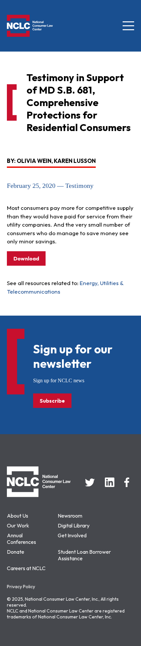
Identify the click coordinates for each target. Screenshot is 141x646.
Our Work (18, 525)
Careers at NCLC (26, 568)
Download (26, 258)
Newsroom (70, 515)
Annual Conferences (21, 538)
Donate (15, 551)
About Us (17, 515)
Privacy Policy (21, 587)
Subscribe (52, 400)
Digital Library (74, 525)
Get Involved (72, 535)
